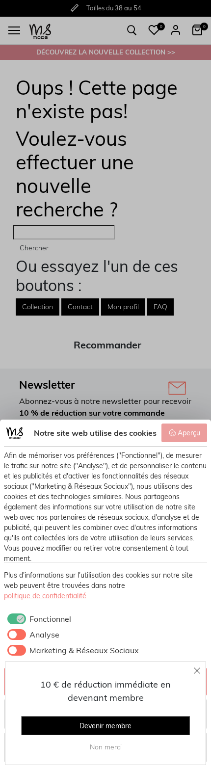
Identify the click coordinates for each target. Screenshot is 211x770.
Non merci (106, 747)
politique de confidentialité (45, 595)
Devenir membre (105, 725)
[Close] (197, 670)
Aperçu (189, 432)
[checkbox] (37, 619)
